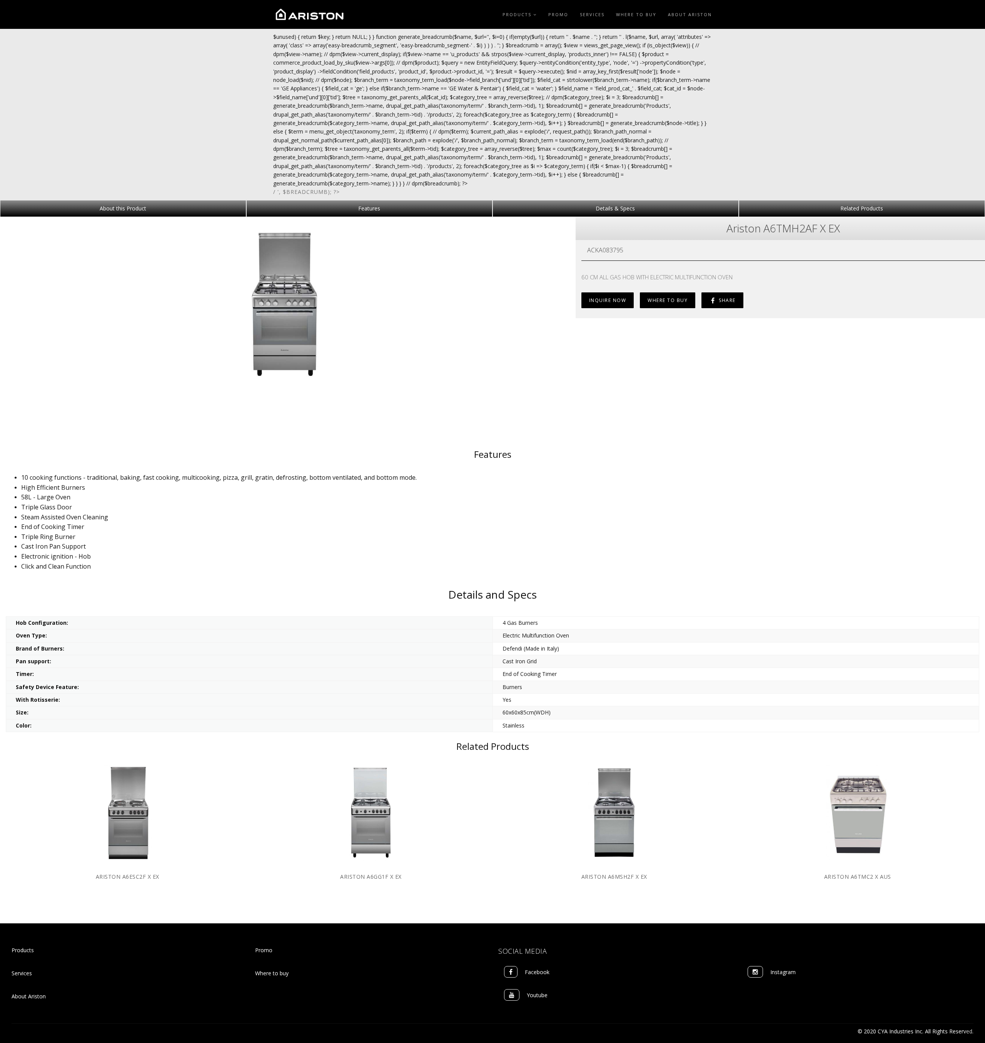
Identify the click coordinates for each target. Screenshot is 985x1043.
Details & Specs (615, 208)
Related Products (861, 208)
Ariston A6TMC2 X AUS (857, 876)
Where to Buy (636, 14)
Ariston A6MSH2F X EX (614, 876)
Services (592, 14)
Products (518, 14)
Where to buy (272, 973)
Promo (558, 14)
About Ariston (690, 14)
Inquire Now (607, 300)
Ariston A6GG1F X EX (371, 876)
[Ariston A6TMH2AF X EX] (285, 305)
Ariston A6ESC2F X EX (127, 876)
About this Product (123, 208)
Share (726, 300)
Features (369, 208)
